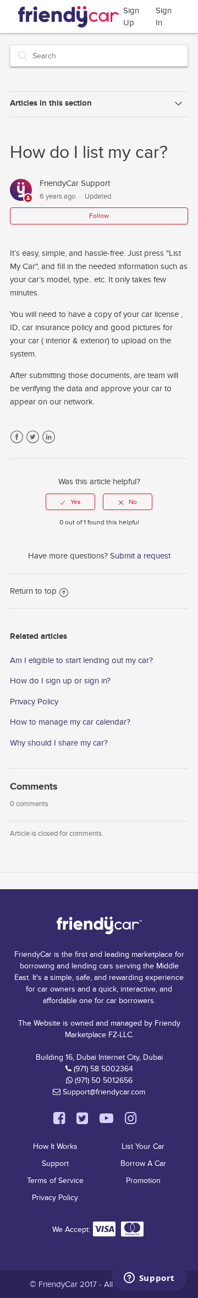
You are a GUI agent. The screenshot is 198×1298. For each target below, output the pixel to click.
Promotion (143, 1180)
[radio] (70, 502)
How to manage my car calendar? (70, 722)
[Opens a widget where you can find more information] (149, 1278)
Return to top (33, 591)
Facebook (17, 437)
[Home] (68, 15)
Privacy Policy (34, 701)
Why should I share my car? (59, 743)
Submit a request (140, 556)
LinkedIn (49, 437)
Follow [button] (99, 216)
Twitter (33, 437)
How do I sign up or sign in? (60, 681)
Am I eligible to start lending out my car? (81, 660)
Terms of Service (55, 1180)
